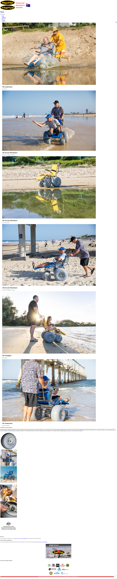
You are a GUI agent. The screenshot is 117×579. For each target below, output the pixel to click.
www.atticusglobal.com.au (66, 576)
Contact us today (16, 538)
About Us (3, 20)
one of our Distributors (23, 538)
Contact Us (3, 19)
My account (4, 21)
